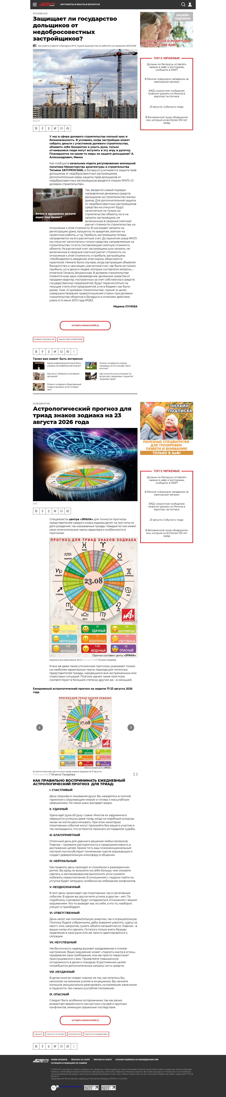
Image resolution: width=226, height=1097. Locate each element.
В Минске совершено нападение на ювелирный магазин (167, 80)
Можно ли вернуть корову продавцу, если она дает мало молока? (115, 366)
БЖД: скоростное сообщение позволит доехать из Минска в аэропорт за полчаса (166, 93)
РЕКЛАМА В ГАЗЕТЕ (103, 1060)
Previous (39, 727)
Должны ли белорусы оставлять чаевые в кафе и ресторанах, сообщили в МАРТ (166, 67)
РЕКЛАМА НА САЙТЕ (80, 1060)
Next (131, 727)
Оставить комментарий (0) (85, 325)
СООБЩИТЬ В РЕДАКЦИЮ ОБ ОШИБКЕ (69, 1063)
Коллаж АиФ (90, 660)
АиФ (35, 503)
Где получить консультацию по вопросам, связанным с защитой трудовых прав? (116, 376)
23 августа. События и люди (166, 106)
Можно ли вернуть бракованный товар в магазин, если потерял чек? (64, 387)
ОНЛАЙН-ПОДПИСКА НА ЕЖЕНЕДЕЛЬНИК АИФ (136, 1060)
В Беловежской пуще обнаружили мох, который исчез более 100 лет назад (166, 120)
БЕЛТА (36, 120)
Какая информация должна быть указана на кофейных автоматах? (64, 364)
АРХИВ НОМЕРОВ (59, 1060)
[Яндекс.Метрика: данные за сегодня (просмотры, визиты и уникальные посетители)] (69, 1086)
